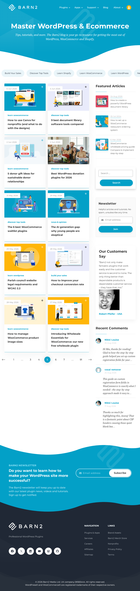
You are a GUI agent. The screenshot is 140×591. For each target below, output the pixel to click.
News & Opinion (59, 222)
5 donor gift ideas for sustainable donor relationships (21, 177)
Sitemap (88, 554)
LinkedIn (30, 551)
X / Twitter (21, 551)
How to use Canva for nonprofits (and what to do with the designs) (25, 124)
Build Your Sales (13, 73)
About (117, 7)
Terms (111, 554)
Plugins (63, 7)
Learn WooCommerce (91, 73)
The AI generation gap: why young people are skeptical (65, 231)
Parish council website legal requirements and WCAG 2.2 (22, 284)
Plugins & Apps (92, 532)
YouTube (39, 551)
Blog (105, 7)
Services (88, 538)
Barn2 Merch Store (117, 538)
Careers (88, 543)
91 (81, 359)
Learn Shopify (64, 73)
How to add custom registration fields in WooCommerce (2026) (120, 341)
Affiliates (88, 549)
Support (91, 7)
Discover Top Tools (39, 73)
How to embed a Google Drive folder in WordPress (120, 404)
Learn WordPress (120, 73)
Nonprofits (113, 543)
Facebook (12, 551)
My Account (129, 7)
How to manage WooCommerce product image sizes (23, 337)
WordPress (48, 551)
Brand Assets (114, 532)
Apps (77, 7)
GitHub (57, 551)
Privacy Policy (115, 549)
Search (116, 182)
